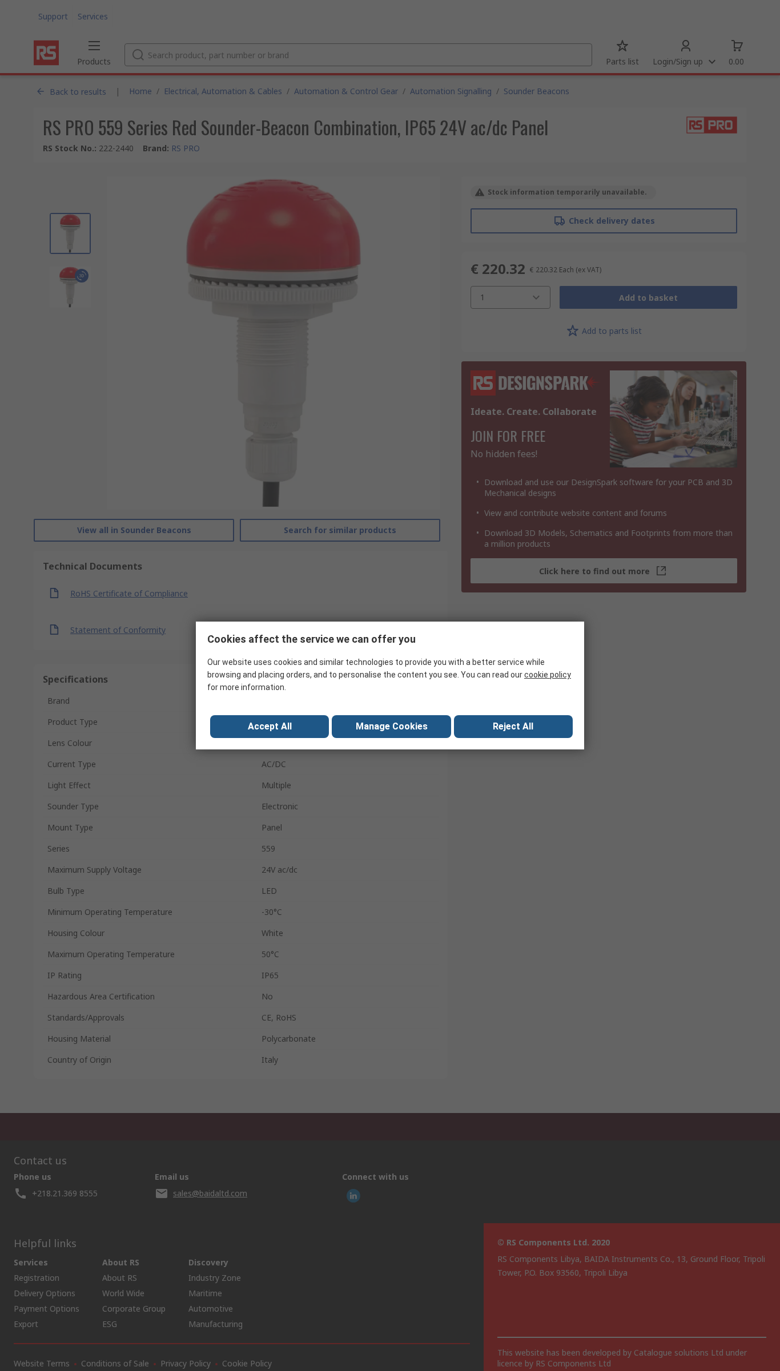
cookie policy (547, 674)
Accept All (270, 726)
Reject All (513, 726)
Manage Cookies (392, 726)
